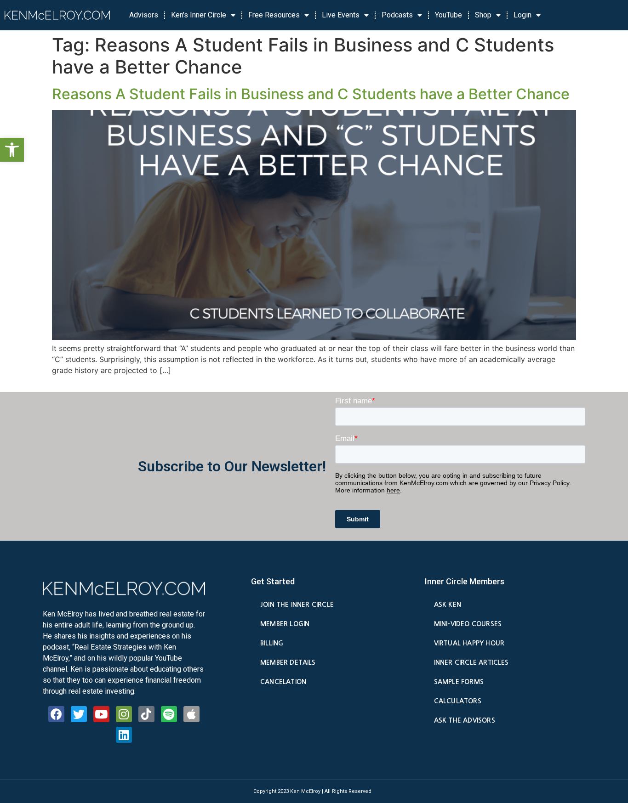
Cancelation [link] (283, 682)
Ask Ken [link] (447, 604)
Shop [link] (483, 15)
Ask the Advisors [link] (464, 720)
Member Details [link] (288, 662)
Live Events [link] (341, 15)
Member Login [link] (284, 624)
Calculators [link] (457, 701)
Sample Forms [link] (459, 682)
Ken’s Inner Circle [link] (198, 15)
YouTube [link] (448, 15)
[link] (12, 150)
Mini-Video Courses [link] (468, 624)
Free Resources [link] (274, 15)
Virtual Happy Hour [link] (469, 643)
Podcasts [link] (397, 15)
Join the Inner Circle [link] (297, 604)
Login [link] (522, 15)
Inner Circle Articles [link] (471, 662)
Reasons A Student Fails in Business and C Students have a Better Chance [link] (311, 94)
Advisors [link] (143, 15)
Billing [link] (271, 643)
